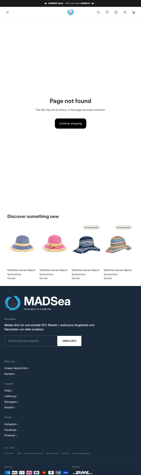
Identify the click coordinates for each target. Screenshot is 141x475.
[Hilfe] (116, 12)
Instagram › (11, 424)
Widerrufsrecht (52, 453)
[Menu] (7, 12)
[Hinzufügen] (31, 261)
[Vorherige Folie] (11, 245)
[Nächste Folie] (33, 245)
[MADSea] (70, 12)
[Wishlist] (107, 12)
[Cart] (133, 12)
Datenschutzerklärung (33, 453)
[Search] (98, 12)
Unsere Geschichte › (16, 368)
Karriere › (9, 373)
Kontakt (65, 453)
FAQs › (8, 390)
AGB (19, 453)
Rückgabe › (11, 401)
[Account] (125, 12)
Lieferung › (10, 396)
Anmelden (69, 341)
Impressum (9, 453)
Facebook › (11, 429)
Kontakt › (9, 407)
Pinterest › (10, 435)
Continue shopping (70, 123)
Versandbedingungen (81, 453)
